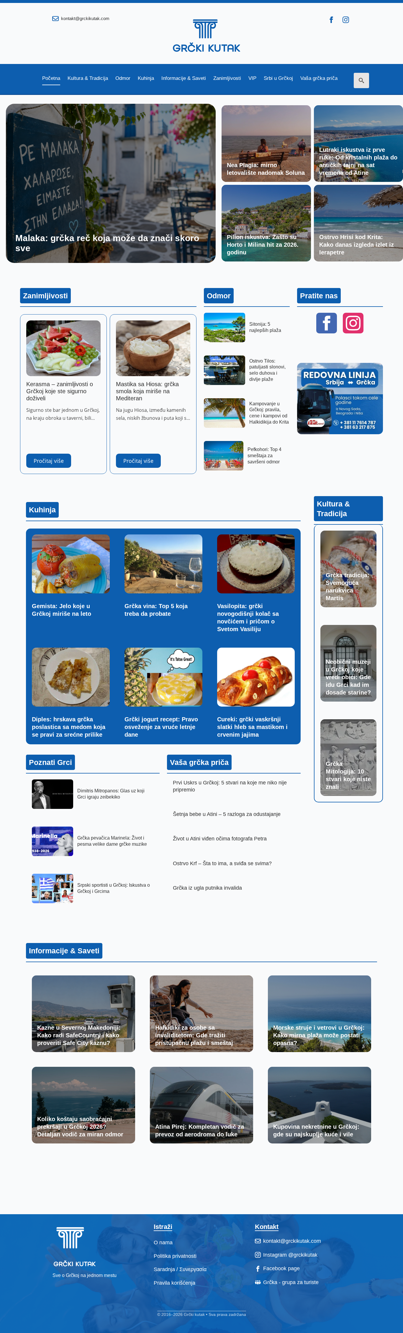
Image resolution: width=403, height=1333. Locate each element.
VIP (252, 78)
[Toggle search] (361, 80)
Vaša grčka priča (319, 78)
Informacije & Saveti (183, 78)
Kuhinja (146, 78)
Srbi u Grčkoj (278, 78)
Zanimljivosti (227, 78)
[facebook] (331, 20)
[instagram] (346, 20)
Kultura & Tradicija (88, 78)
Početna (51, 78)
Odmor (122, 78)
